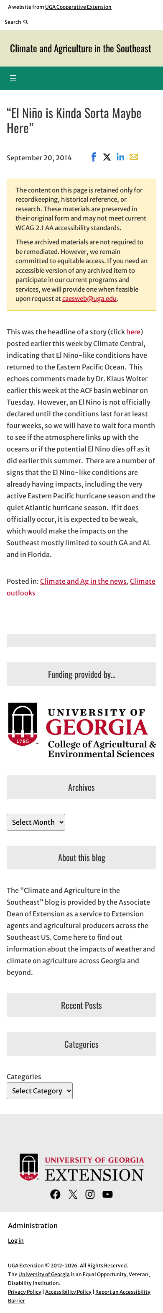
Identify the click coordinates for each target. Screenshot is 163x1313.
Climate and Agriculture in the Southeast (80, 48)
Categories (24, 1076)
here (133, 332)
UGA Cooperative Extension (78, 7)
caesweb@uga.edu (89, 299)
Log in (16, 1240)
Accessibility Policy (68, 1292)
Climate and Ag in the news (83, 581)
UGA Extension (26, 1265)
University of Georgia (44, 1274)
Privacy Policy (24, 1292)
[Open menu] (13, 78)
